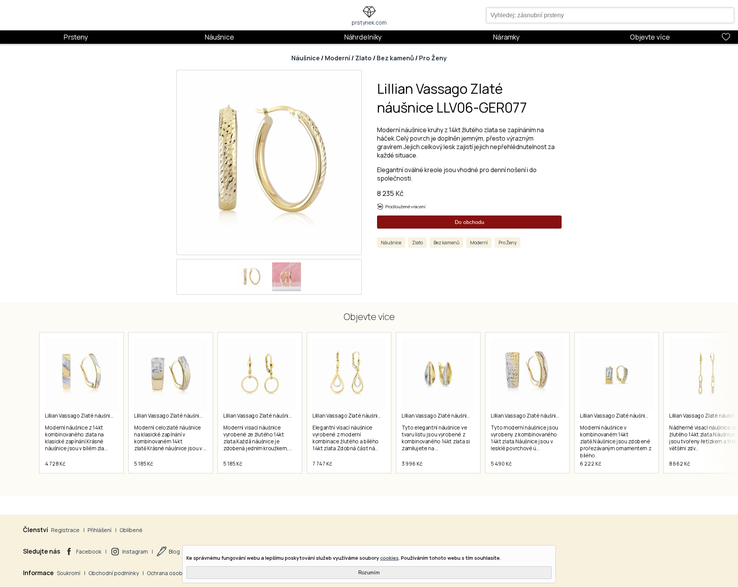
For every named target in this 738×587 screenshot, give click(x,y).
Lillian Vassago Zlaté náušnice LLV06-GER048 (366, 415)
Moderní (337, 58)
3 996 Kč (412, 463)
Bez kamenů (395, 58)
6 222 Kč (590, 463)
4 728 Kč (55, 463)
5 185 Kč (143, 463)
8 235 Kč (390, 193)
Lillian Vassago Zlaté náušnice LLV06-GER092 (545, 415)
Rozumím (369, 572)
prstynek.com (369, 22)
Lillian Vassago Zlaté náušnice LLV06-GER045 (456, 415)
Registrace (65, 530)
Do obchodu (469, 222)
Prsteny (75, 36)
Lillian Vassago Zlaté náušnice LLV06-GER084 (188, 415)
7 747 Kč (322, 463)
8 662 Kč (679, 463)
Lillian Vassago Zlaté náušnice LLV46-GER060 (634, 415)
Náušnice (219, 36)
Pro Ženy (433, 58)
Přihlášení (99, 530)
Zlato (363, 58)
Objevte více (650, 36)
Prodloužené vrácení (405, 206)
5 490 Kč (501, 463)
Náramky (506, 36)
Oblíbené (131, 530)
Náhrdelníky (363, 36)
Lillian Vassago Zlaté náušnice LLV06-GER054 (277, 415)
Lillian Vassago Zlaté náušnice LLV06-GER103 (98, 415)
